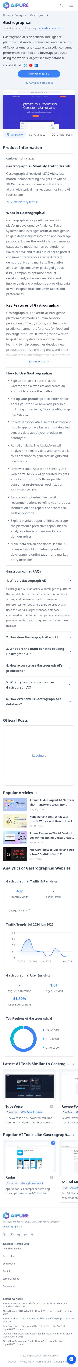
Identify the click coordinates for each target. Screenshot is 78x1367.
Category (20, 15)
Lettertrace (9, 1263)
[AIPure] (16, 5)
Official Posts (64, 134)
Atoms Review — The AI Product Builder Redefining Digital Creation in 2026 (38, 1320)
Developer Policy (62, 1361)
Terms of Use (44, 1361)
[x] (25, 65)
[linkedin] (36, 65)
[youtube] (31, 65)
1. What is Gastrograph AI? (26, 581)
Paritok (6, 1271)
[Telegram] (18, 1235)
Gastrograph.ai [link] (39, 15)
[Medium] (25, 1235)
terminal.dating (11, 1278)
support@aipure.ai (13, 1226)
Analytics (39, 134)
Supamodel (9, 1286)
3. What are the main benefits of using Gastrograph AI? (35, 651)
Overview (17, 134)
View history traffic (24, 202)
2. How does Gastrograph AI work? (32, 637)
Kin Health (8, 1256)
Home (6, 15)
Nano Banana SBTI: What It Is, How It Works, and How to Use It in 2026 (37, 1313)
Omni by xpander (12, 1248)
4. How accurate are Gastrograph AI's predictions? (34, 668)
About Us (11, 1361)
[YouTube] (12, 1235)
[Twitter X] (5, 1235)
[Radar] (29, 1158)
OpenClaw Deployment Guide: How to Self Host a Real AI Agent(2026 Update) (32, 1343)
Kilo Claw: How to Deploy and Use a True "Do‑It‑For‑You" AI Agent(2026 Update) (34, 1328)
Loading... (39, 755)
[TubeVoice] (29, 1088)
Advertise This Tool (41, 82)
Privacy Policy (27, 1361)
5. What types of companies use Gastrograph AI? (30, 685)
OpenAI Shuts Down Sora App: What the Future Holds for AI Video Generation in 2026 (37, 1335)
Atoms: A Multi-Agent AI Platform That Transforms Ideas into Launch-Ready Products (35, 1305)
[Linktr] (32, 1235)
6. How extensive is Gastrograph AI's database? (33, 701)
